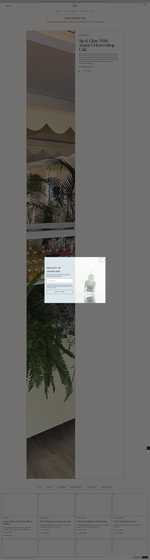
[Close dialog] (101, 260)
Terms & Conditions (64, 286)
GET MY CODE (60, 291)
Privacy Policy (53, 287)
